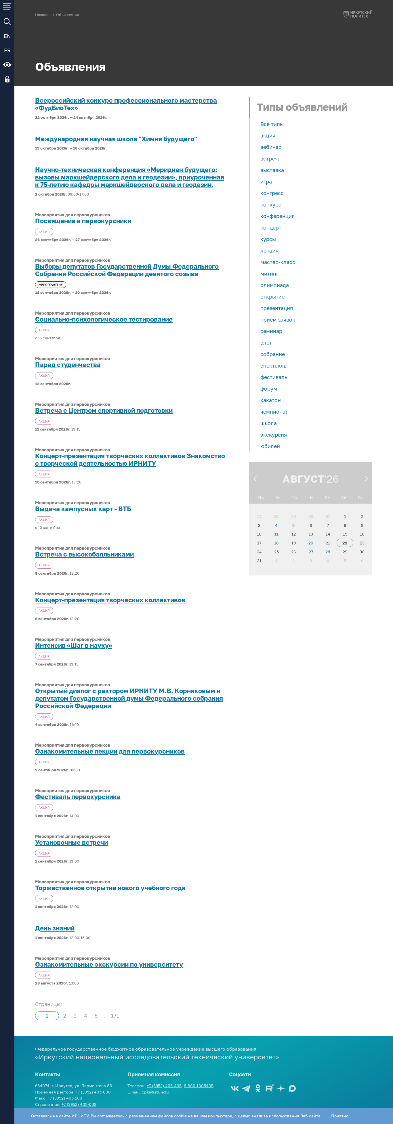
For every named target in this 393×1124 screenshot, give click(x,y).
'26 (331, 479)
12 (293, 534)
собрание (272, 354)
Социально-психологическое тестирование (104, 319)
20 (310, 542)
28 (276, 516)
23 (362, 542)
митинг (269, 273)
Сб (343, 497)
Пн (261, 497)
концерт (270, 227)
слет (266, 342)
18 (276, 542)
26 (293, 551)
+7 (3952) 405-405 (164, 1085)
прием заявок (277, 319)
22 (345, 542)
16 (362, 534)
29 (293, 516)
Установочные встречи (71, 842)
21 (328, 542)
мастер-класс (277, 262)
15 (345, 534)
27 (259, 516)
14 (328, 534)
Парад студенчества (68, 364)
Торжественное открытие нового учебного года (110, 888)
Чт (310, 497)
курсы (268, 239)
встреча (270, 158)
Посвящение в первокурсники (83, 221)
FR (7, 50)
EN (7, 36)
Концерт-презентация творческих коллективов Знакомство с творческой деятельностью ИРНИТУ (130, 459)
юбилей (270, 446)
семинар (271, 331)
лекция (269, 250)
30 (310, 516)
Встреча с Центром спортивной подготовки (104, 410)
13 (311, 534)
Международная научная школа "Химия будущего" (116, 139)
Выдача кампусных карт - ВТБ (83, 509)
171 (115, 1015)
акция (267, 135)
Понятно (339, 1115)
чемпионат (274, 411)
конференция (277, 216)
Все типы (272, 124)
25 (276, 551)
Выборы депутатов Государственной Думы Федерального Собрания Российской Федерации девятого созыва (127, 270)
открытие (272, 296)
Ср (294, 497)
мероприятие (51, 284)
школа (268, 423)
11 (276, 534)
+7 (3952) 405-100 (65, 1098)
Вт (277, 497)
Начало (42, 15)
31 (328, 516)
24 (259, 551)
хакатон (270, 400)
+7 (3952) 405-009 (79, 1104)
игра (266, 181)
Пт (327, 497)
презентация (276, 308)
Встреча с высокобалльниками (84, 554)
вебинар (271, 147)
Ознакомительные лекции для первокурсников (110, 751)
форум (268, 388)
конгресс (272, 193)
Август (303, 479)
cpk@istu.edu (155, 1091)
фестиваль (273, 377)
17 (259, 542)
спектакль (273, 365)
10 (259, 534)
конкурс (270, 204)
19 (293, 542)
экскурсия (273, 434)
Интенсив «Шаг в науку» (73, 645)
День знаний (55, 928)
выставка (272, 170)
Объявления (67, 15)
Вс (360, 497)
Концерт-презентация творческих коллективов (110, 600)
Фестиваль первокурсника (78, 796)
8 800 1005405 (198, 1085)
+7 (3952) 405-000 (93, 1091)
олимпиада (274, 285)
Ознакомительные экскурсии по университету (109, 964)
